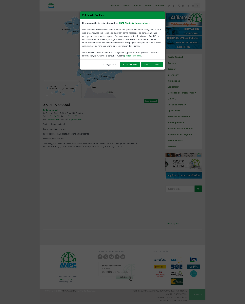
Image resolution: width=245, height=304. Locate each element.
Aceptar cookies (130, 64)
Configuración (110, 64)
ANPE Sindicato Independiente (134, 23)
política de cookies (132, 55)
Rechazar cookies (152, 64)
